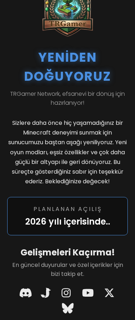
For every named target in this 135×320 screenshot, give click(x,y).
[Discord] (25, 293)
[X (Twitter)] (109, 293)
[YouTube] (87, 293)
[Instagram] (66, 293)
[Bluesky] (67, 308)
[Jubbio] (46, 293)
